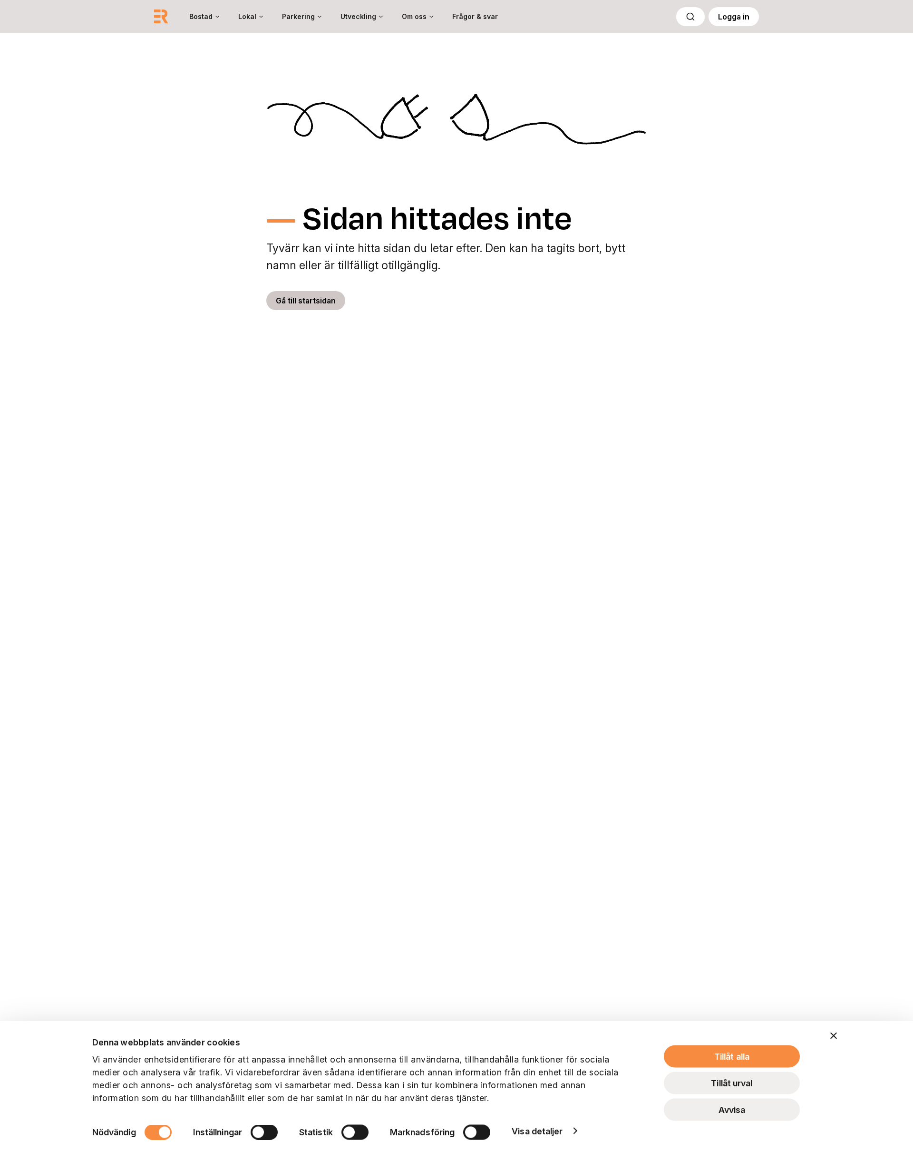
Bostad (201, 16)
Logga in (733, 16)
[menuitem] (204, 16)
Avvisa (732, 1110)
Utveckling (358, 16)
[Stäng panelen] (833, 1036)
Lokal (247, 16)
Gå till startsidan (306, 300)
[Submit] (690, 16)
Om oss (414, 16)
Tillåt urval (731, 1083)
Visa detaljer (537, 1131)
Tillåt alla (731, 1057)
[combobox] (690, 16)
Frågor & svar (475, 16)
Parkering (298, 16)
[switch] (264, 1132)
